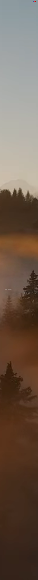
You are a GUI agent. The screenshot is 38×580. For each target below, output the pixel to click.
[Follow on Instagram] (34, 1)
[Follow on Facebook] (33, 1)
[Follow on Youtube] (35, 1)
